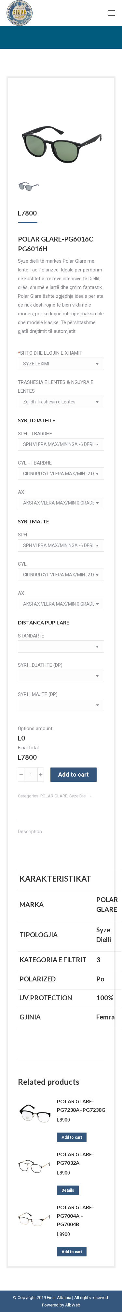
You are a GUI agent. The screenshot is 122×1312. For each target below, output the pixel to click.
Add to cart (73, 774)
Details (67, 1190)
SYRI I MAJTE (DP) (38, 694)
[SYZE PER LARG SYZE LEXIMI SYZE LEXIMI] (61, 365)
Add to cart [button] (71, 1137)
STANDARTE (31, 636)
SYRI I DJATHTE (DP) (40, 665)
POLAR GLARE (53, 796)
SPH (22, 535)
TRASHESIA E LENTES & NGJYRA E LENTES (55, 386)
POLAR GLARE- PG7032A (75, 1158)
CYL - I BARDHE (35, 463)
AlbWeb (72, 1305)
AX (21, 492)
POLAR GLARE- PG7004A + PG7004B (75, 1215)
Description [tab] (30, 831)
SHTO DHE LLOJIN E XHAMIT (50, 353)
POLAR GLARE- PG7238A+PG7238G (81, 1105)
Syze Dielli (78, 796)
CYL (22, 564)
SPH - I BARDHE (35, 434)
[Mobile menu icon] (111, 13)
